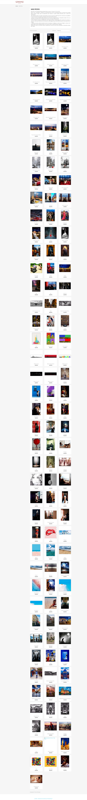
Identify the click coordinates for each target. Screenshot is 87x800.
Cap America (50, 258)
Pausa (51, 504)
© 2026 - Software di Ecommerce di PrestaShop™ (43, 798)
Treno (51, 451)
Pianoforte (65, 522)
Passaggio (36, 275)
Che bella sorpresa (50, 522)
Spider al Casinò (50, 628)
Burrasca (50, 575)
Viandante (50, 134)
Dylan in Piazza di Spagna (36, 698)
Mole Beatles (65, 134)
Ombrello (36, 451)
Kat (50, 293)
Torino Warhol (65, 346)
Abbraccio (50, 399)
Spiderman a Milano (50, 733)
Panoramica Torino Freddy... (36, 134)
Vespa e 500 (51, 187)
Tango (65, 399)
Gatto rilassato (36, 205)
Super (65, 275)
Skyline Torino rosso (50, 363)
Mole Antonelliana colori (51, 46)
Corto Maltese (65, 663)
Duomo (36, 733)
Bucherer (50, 434)
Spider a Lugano (36, 628)
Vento (51, 610)
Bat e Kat (65, 293)
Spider (51, 275)
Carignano (65, 222)
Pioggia (50, 152)
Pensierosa (65, 487)
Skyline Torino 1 (65, 363)
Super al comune (65, 628)
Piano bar (36, 522)
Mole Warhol (51, 346)
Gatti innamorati (65, 205)
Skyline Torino (36, 363)
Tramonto (65, 434)
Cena (36, 751)
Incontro (65, 381)
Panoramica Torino (65, 46)
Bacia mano (36, 416)
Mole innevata (50, 170)
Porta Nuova (36, 222)
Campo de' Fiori (36, 716)
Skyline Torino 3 (36, 381)
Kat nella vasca (36, 786)
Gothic (50, 663)
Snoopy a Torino (36, 328)
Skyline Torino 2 (50, 381)
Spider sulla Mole (65, 240)
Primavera (50, 469)
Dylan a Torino (36, 258)
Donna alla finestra (65, 187)
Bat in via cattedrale (65, 610)
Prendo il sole (50, 557)
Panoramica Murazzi (36, 99)
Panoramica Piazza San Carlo (51, 117)
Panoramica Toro (36, 117)
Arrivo (51, 240)
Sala (36, 469)
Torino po (50, 205)
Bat (36, 293)
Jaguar (65, 716)
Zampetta (50, 487)
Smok (36, 504)
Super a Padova (50, 751)
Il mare (65, 557)
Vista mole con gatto (36, 170)
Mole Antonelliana (36, 46)
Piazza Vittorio (65, 117)
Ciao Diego (36, 680)
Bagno (36, 557)
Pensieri (65, 451)
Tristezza (65, 469)
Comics (65, 328)
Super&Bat (36, 663)
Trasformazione (36, 487)
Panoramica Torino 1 (36, 64)
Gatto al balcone (65, 152)
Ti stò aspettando (36, 240)
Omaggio (65, 733)
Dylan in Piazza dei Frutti (65, 751)
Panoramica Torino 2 (50, 64)
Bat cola (50, 328)
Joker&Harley (50, 698)
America (65, 258)
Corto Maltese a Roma (65, 680)
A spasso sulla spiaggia (65, 575)
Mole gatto (36, 152)
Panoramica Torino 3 (65, 64)
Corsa (65, 170)
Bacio (36, 399)
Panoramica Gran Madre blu (50, 99)
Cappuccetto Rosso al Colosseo (65, 698)
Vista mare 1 (36, 610)
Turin (36, 346)
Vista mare (65, 592)
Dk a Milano (51, 716)
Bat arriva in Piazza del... (51, 680)
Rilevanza (64, 30)
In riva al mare (36, 592)
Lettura (50, 416)
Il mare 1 (36, 575)
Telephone (36, 434)
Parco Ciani (36, 645)
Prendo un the (36, 187)
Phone (65, 416)
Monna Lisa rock (50, 222)
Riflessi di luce (50, 592)
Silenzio (65, 504)
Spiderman (51, 645)
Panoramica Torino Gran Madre (65, 99)
